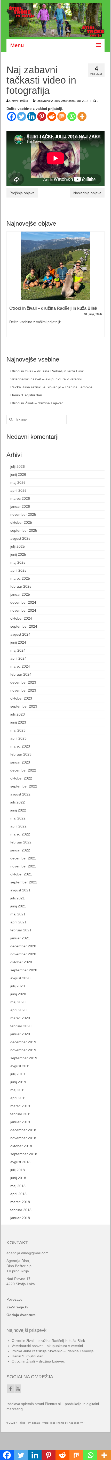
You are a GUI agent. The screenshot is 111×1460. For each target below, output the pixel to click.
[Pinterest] (41, 116)
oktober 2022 (21, 778)
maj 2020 (18, 1002)
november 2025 (23, 514)
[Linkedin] (31, 116)
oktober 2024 (21, 618)
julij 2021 (17, 898)
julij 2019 (17, 1074)
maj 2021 (18, 914)
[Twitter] (21, 116)
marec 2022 (20, 834)
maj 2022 (18, 818)
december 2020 (23, 946)
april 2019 (18, 1098)
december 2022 (23, 770)
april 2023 (18, 738)
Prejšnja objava (22, 193)
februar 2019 (20, 1114)
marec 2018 (20, 1202)
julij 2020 (17, 986)
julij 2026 (17, 466)
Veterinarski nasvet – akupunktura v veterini (46, 379)
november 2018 (23, 1138)
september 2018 (23, 1154)
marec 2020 (20, 1018)
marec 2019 (20, 1106)
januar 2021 (20, 938)
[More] (81, 116)
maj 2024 (18, 650)
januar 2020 (20, 1034)
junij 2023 (18, 722)
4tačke (23, 100)
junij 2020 (18, 994)
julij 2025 (17, 546)
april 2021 (18, 922)
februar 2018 (20, 1210)
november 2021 (23, 866)
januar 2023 (20, 762)
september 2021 (23, 882)
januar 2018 (20, 1218)
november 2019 (23, 1050)
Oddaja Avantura (21, 1315)
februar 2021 (20, 930)
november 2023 (23, 690)
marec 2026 (20, 498)
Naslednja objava (87, 193)
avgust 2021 (20, 890)
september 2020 (23, 970)
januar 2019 (20, 1122)
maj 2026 (18, 482)
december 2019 (23, 1042)
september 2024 (23, 626)
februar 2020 (20, 1026)
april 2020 (18, 1010)
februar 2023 (20, 754)
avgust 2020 (20, 978)
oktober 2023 (21, 698)
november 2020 (23, 954)
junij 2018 (18, 1178)
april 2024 (18, 658)
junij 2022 (18, 810)
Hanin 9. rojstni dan (26, 395)
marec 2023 (20, 746)
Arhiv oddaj (68, 100)
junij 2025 (18, 554)
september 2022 (23, 786)
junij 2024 (18, 642)
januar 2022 (20, 850)
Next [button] (100, 287)
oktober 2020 (21, 962)
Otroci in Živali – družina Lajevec (37, 403)
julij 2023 (17, 714)
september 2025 (23, 530)
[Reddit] (51, 116)
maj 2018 (18, 1186)
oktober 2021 (21, 874)
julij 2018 (17, 1170)
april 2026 (18, 490)
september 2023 (23, 706)
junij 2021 (18, 906)
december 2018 (23, 1130)
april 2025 (18, 570)
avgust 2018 (20, 1162)
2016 (57, 100)
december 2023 (23, 682)
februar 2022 (20, 842)
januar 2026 (20, 506)
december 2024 (23, 602)
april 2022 (18, 826)
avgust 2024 (20, 634)
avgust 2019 (20, 1066)
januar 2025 (20, 594)
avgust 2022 (20, 794)
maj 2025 (18, 562)
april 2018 (18, 1194)
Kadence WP (76, 1422)
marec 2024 (20, 666)
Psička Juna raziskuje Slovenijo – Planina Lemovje (51, 387)
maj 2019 (18, 1090)
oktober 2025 (21, 522)
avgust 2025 (20, 538)
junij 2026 (18, 474)
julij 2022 (17, 802)
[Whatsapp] (71, 116)
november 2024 (23, 610)
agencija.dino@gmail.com (27, 1253)
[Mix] (61, 116)
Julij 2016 (82, 100)
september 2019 (23, 1058)
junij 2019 (18, 1082)
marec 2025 (20, 578)
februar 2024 (20, 674)
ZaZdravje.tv (17, 1307)
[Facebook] (11, 116)
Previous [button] (10, 287)
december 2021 (23, 858)
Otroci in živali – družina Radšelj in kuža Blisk (47, 371)
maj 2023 (18, 730)
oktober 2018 (21, 1146)
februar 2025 (20, 586)
